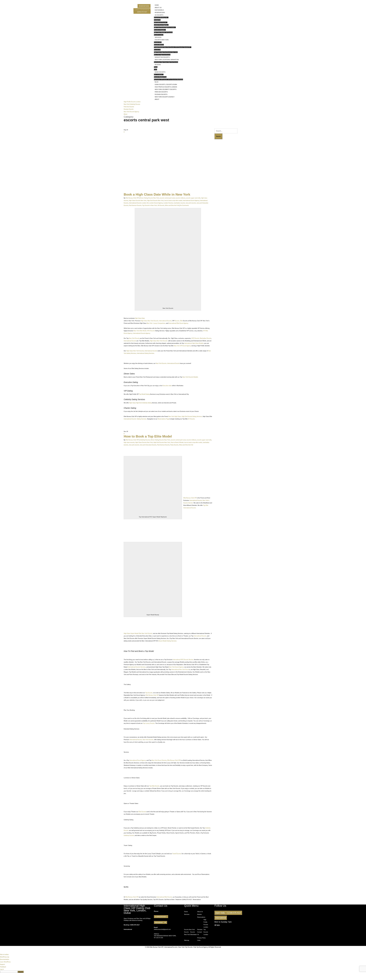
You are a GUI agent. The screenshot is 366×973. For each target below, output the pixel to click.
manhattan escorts (179, 203)
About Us (158, 7)
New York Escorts (134, 338)
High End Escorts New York (155, 200)
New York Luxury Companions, (156, 323)
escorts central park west (167, 198)
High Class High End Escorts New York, (166, 52)
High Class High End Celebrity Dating (140, 403)
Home (157, 5)
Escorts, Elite (179, 320)
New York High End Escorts (162, 54)
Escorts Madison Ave (160, 77)
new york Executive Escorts (148, 445)
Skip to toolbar (4, 954)
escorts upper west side (193, 198)
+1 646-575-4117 (234, 913)
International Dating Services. (146, 353)
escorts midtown (180, 198)
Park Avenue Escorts (135, 205)
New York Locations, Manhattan (167, 59)
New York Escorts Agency (164, 97)
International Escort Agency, (137, 760)
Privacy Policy (201, 938)
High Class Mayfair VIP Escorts (163, 32)
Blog (156, 82)
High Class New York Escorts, (150, 320)
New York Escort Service (159, 760)
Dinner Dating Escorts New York (149, 198)
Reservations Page (163, 419)
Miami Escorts (160, 72)
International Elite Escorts (164, 897)
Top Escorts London (204, 932)
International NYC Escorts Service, (183, 659)
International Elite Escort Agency (178, 323)
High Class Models (197, 343)
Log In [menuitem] (2, 969)
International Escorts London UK (138, 203)
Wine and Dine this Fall (172, 205)
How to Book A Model (177, 442)
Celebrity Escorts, (129, 835)
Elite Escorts (142, 811)
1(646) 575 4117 (142, 12)
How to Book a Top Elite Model (148, 436)
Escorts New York (162, 40)
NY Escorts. (191, 419)
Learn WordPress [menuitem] (5, 962)
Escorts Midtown (159, 45)
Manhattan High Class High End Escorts (166, 62)
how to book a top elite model (173, 200)
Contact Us (157, 20)
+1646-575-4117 (135, 925)
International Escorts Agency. (141, 333)
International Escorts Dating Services (135, 419)
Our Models (159, 10)
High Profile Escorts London (166, 87)
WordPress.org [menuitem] (4, 957)
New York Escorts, (161, 363)
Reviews (158, 64)
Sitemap (186, 940)
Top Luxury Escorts (149, 723)
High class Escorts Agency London (164, 27)
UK (165, 922)
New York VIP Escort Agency (182, 345)
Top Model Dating (144, 394)
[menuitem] (183, 972)
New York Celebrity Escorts (165, 89)
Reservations (144, 6)
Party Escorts (174, 445)
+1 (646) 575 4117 (161, 916)
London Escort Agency (160, 25)
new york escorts (191, 203)
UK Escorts (159, 15)
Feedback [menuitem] (3, 967)
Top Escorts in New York (149, 205)
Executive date (167, 385)
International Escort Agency (191, 200)
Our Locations (158, 74)
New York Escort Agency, (176, 667)
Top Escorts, (149, 692)
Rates (155, 67)
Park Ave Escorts (161, 92)
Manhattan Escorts (162, 57)
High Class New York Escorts (158, 341)
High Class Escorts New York (137, 200)
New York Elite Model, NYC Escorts (144, 330)
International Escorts (160, 22)
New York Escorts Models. (190, 377)
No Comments (184, 205)
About (157, 99)
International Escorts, (200, 636)
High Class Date (140, 318)
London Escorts (168, 203)
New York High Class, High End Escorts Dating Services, (185, 416)
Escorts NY (157, 49)
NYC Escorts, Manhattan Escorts (201, 338)
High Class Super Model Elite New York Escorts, (138, 633)
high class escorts (129, 442)
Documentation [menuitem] (4, 959)
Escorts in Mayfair (159, 30)
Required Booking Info (160, 17)
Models (199, 914)
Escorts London (158, 35)
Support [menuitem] (2, 964)
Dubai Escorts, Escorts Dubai (166, 84)
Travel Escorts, (176, 853)
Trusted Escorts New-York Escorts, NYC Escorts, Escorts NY (172, 47)
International (188, 343)
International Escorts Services (137, 667)
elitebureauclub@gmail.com (162, 929)
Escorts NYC (158, 42)
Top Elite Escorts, (154, 786)
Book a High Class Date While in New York (157, 194)
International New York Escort (180, 669)
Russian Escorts (161, 94)
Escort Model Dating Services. (168, 641)
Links (155, 69)
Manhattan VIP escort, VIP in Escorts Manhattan (168, 79)
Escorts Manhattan (193, 933)
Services (158, 37)
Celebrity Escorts (145, 440)
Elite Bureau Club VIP (132, 198)
